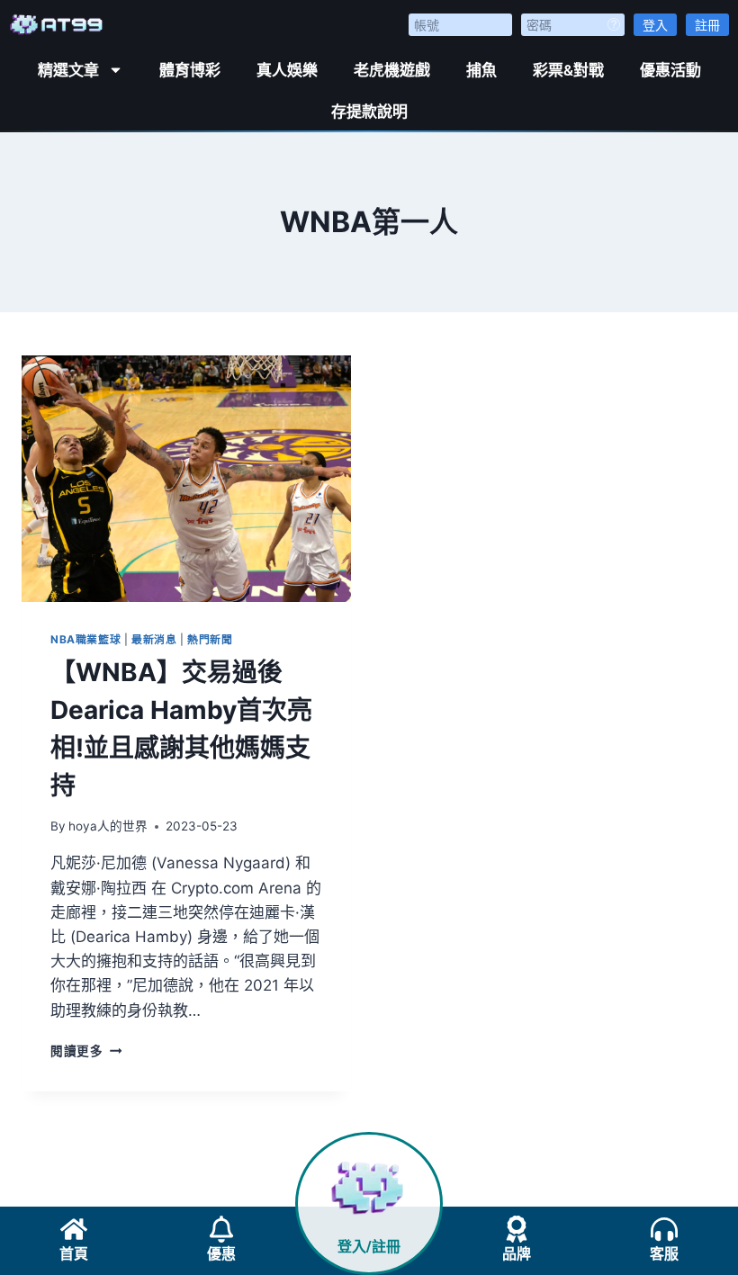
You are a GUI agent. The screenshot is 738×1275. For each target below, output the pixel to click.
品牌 (516, 1253)
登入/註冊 (369, 1246)
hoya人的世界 (108, 826)
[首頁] (73, 1229)
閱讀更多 (86, 1051)
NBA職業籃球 (85, 639)
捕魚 (481, 70)
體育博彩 (189, 70)
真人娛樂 (287, 70)
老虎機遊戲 (392, 70)
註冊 (707, 24)
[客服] (664, 1229)
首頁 (73, 1253)
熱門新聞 (209, 639)
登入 (655, 24)
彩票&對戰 (568, 70)
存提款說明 (369, 112)
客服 (664, 1253)
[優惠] (221, 1229)
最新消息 (153, 639)
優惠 (221, 1253)
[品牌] (516, 1229)
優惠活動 (670, 70)
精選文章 (68, 70)
